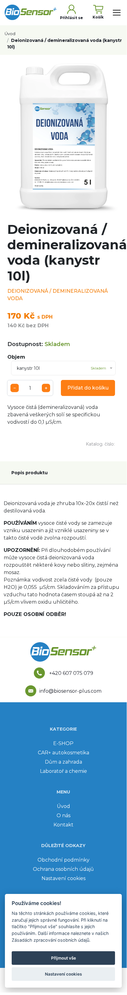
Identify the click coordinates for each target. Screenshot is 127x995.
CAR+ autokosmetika (63, 753)
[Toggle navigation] (117, 12)
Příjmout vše (63, 958)
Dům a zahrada (63, 762)
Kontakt (63, 825)
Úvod (10, 33)
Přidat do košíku (88, 388)
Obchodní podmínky (63, 860)
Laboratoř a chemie (63, 771)
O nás (63, 815)
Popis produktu (29, 472)
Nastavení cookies (63, 878)
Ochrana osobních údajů (63, 869)
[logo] (31, 12)
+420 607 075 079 (70, 673)
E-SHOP (63, 743)
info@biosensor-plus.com (70, 691)
